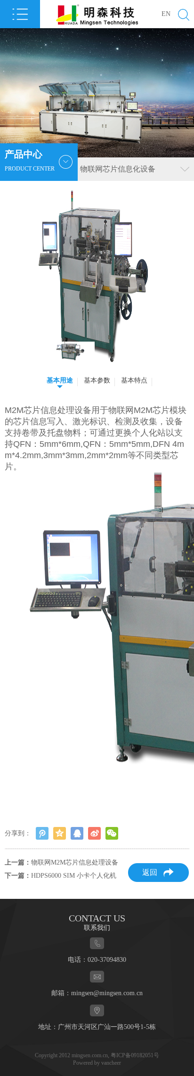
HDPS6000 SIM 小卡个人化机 (73, 875)
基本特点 (134, 380)
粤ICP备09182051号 (135, 1055)
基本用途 (60, 380)
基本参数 (97, 380)
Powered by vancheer (97, 1063)
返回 (149, 872)
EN (166, 13)
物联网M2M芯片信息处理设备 (74, 862)
